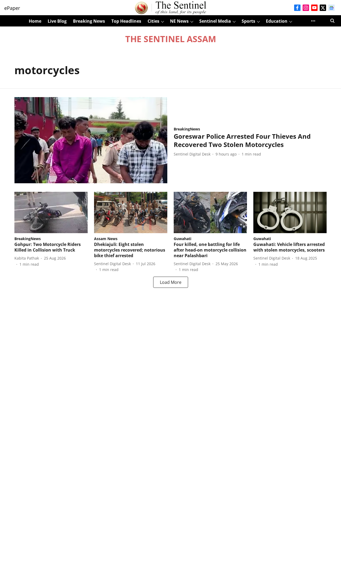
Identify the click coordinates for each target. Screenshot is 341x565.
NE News (179, 21)
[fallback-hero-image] (90, 140)
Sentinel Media (215, 21)
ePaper (12, 8)
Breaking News (89, 21)
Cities (153, 21)
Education (276, 21)
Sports (248, 21)
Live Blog (57, 21)
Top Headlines (126, 21)
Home (35, 21)
